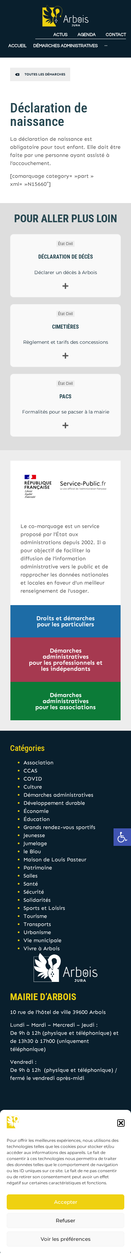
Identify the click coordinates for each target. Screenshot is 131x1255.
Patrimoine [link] (38, 867)
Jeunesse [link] (34, 835)
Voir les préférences (66, 1239)
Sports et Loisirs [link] (44, 908)
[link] (122, 837)
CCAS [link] (30, 770)
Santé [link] (31, 884)
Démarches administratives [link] (58, 795)
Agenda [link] (87, 35)
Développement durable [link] (54, 803)
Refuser (65, 1220)
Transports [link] (37, 924)
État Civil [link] (65, 243)
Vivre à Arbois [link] (42, 948)
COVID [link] (33, 778)
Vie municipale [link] (42, 940)
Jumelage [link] (35, 843)
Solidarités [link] (37, 900)
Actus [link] (60, 35)
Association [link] (38, 762)
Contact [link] (116, 35)
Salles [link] (31, 875)
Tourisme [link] (35, 916)
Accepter (65, 1202)
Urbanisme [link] (37, 932)
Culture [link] (33, 787)
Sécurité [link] (34, 892)
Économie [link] (36, 811)
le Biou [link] (32, 851)
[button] (121, 1123)
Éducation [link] (37, 819)
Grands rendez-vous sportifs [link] (59, 827)
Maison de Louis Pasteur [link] (55, 859)
